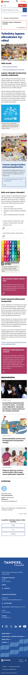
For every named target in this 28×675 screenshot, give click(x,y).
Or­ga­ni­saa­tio (6, 633)
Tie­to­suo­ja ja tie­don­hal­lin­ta (9, 669)
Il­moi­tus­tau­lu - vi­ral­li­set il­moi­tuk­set (13, 636)
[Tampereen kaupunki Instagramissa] (6, 626)
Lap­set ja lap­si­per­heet (11, 18)
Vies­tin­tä (4, 642)
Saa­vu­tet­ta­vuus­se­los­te (14, 666)
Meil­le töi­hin (5, 639)
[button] (13, 525)
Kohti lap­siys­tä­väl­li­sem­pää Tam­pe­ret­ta (13, 69)
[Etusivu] (5, 1)
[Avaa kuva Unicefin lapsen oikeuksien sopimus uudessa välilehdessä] (10, 253)
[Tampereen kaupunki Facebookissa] (2, 626)
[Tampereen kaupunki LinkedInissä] (15, 626)
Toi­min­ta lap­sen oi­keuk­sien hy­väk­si (12, 23)
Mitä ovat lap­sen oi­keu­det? (10, 66)
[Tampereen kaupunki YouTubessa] (25, 626)
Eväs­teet (4, 666)
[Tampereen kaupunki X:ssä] (11, 626)
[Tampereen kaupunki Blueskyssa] (20, 626)
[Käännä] (17, 1)
